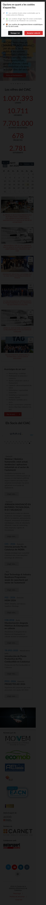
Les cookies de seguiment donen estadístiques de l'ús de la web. (24, 25)
